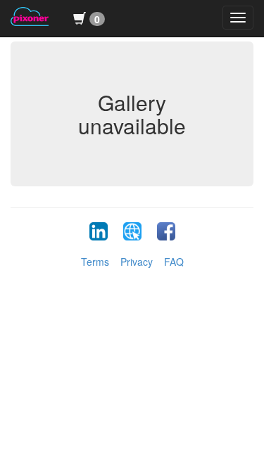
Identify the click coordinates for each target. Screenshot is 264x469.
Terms (95, 262)
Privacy (136, 262)
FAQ (174, 262)
